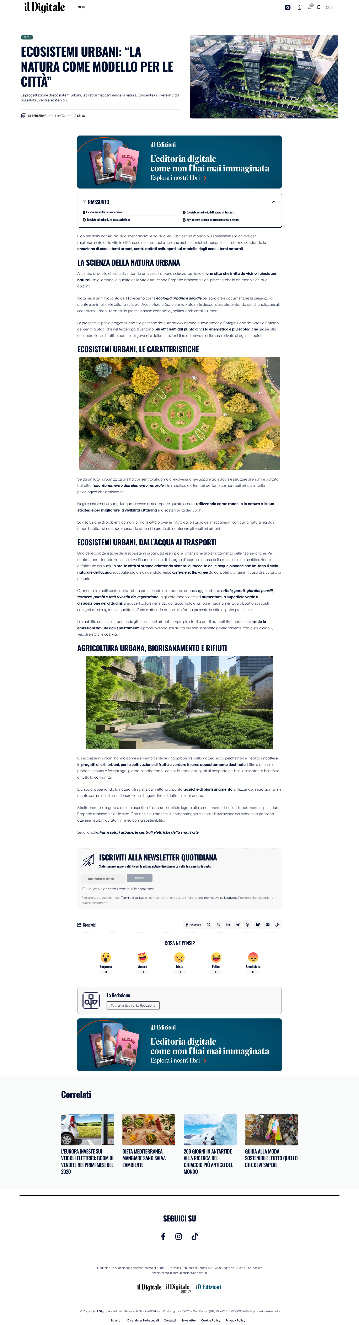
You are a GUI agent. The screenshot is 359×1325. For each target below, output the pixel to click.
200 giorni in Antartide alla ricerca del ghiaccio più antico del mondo (208, 1161)
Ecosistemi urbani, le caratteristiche (108, 219)
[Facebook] (163, 1236)
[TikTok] (195, 1236)
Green (27, 37)
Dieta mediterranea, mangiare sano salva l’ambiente (144, 1157)
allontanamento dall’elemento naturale (129, 485)
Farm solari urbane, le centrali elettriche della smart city (149, 832)
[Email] (267, 925)
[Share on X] (208, 925)
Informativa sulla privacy (220, 897)
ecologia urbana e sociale (179, 298)
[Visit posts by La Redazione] (24, 116)
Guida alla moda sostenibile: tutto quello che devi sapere (271, 1157)
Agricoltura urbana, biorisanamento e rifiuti (213, 219)
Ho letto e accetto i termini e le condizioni (120, 888)
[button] (287, 7)
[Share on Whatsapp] (218, 925)
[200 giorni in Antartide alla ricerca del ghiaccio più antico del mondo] (210, 1129)
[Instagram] (178, 1236)
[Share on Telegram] (238, 925)
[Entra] (299, 7)
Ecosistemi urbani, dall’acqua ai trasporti (211, 212)
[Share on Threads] (247, 925)
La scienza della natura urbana (104, 212)
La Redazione (37, 115)
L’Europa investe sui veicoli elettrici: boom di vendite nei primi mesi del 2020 (87, 1161)
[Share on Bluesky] (257, 925)
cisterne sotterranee (190, 572)
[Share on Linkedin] (228, 925)
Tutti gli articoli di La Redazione (133, 1005)
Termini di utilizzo (133, 897)
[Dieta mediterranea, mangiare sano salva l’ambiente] (148, 1129)
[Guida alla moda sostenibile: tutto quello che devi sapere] (271, 1129)
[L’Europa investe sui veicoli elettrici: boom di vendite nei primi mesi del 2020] (87, 1129)
